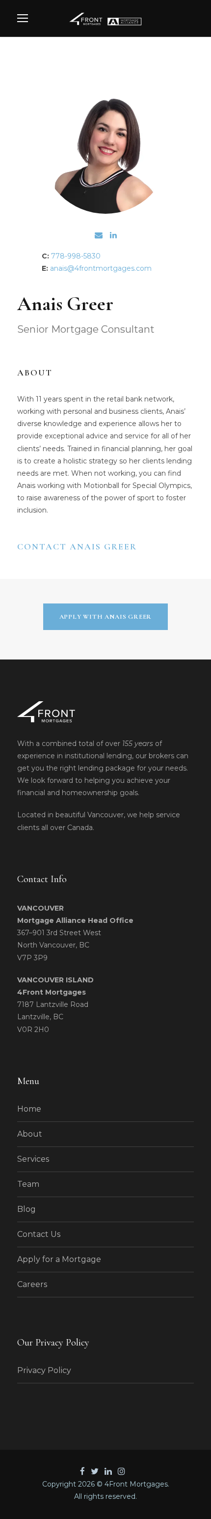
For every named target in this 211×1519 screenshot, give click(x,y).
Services (33, 1159)
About (29, 1134)
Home (29, 1109)
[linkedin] (113, 235)
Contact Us (38, 1234)
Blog (26, 1209)
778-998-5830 (76, 256)
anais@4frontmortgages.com (101, 268)
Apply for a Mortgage (59, 1259)
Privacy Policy (44, 1370)
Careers (32, 1284)
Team (28, 1184)
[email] (99, 235)
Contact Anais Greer (77, 546)
